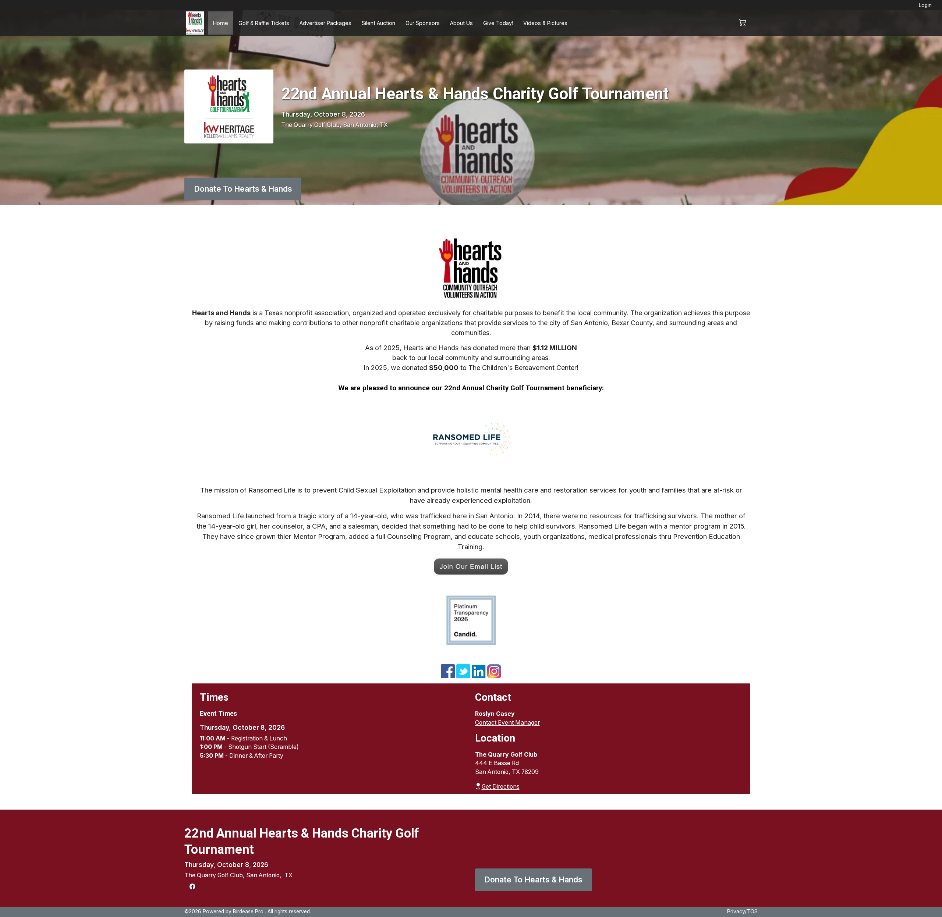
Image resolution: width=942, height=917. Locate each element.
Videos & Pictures (545, 23)
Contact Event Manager (507, 722)
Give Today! (498, 23)
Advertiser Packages (325, 23)
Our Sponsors (423, 23)
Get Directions (501, 786)
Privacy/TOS (742, 911)
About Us (461, 23)
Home (220, 23)
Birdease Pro (248, 911)
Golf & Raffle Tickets (263, 23)
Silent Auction (378, 23)
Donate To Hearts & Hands (243, 188)
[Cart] (746, 23)
